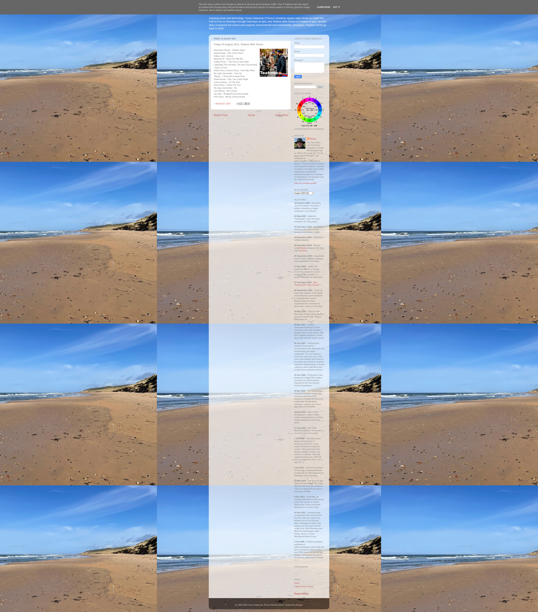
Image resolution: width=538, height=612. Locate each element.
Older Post (281, 115)
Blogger (299, 605)
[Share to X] (243, 103)
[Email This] (238, 103)
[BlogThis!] (240, 103)
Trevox (313, 139)
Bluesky (303, 248)
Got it (336, 7)
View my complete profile (305, 183)
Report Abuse (301, 594)
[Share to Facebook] (246, 103)
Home (251, 115)
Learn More (323, 7)
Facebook (302, 251)
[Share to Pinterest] (248, 103)
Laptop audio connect (303, 586)
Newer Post (221, 115)
